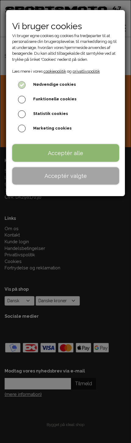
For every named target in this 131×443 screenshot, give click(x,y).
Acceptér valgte (65, 176)
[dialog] (65, 221)
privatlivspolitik (86, 71)
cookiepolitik (55, 71)
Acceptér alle (65, 153)
